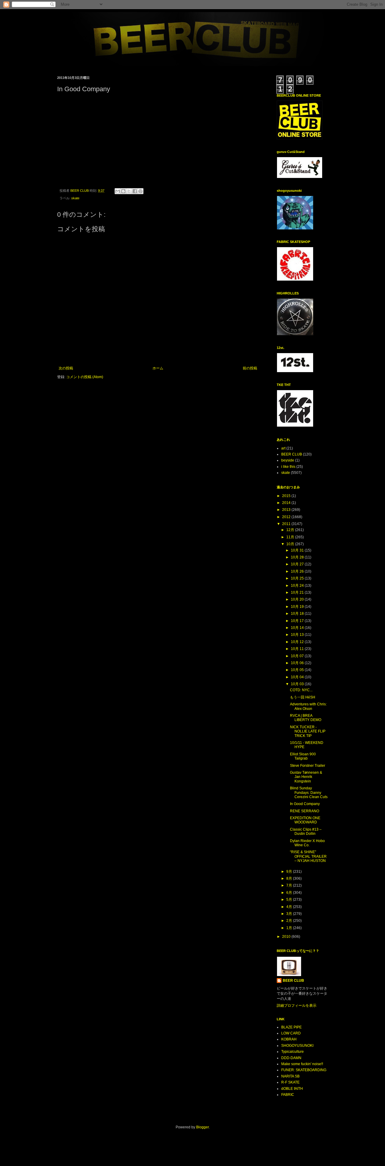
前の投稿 (250, 368)
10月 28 (298, 557)
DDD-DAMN (291, 1058)
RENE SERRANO (304, 811)
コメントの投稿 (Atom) (84, 377)
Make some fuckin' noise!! (302, 1064)
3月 (289, 914)
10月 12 (298, 642)
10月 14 (298, 628)
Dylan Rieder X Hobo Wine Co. (307, 843)
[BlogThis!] (123, 191)
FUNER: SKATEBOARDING (303, 1070)
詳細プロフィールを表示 (296, 1005)
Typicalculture (292, 1051)
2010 (286, 936)
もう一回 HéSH (302, 697)
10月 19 (298, 607)
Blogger (202, 1127)
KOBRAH (289, 1039)
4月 (289, 907)
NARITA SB (290, 1076)
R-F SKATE (290, 1082)
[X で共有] (129, 191)
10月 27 (298, 564)
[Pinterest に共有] (140, 191)
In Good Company (305, 804)
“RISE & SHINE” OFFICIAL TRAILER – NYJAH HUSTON (308, 856)
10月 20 (298, 599)
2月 (289, 921)
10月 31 (298, 550)
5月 (289, 899)
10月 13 (298, 635)
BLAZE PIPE (291, 1027)
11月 (290, 537)
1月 (289, 928)
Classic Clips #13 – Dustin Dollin (306, 831)
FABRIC (287, 1095)
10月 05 (298, 670)
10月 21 (298, 592)
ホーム (157, 368)
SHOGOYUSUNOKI (297, 1045)
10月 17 (298, 621)
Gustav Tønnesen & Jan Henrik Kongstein (306, 776)
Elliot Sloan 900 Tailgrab (303, 756)
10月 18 (298, 613)
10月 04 (298, 677)
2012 (286, 517)
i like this (288, 467)
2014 (286, 503)
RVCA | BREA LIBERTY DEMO (305, 718)
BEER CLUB (291, 454)
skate (75, 198)
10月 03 (298, 684)
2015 (286, 496)
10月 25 (298, 578)
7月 (289, 885)
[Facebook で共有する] (135, 191)
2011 (286, 524)
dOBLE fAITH (292, 1089)
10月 (290, 544)
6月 (289, 893)
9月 (289, 871)
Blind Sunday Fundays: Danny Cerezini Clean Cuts (309, 792)
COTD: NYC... (301, 690)
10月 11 (298, 649)
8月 (289, 878)
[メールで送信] (118, 191)
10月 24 (298, 585)
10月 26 (298, 571)
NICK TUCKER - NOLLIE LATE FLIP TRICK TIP (307, 731)
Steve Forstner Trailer (307, 765)
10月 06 (298, 663)
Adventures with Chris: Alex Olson (308, 706)
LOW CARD (291, 1033)
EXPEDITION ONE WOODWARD (305, 820)
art (283, 448)
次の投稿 (66, 368)
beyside (287, 460)
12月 (290, 530)
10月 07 (298, 656)
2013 (286, 510)
